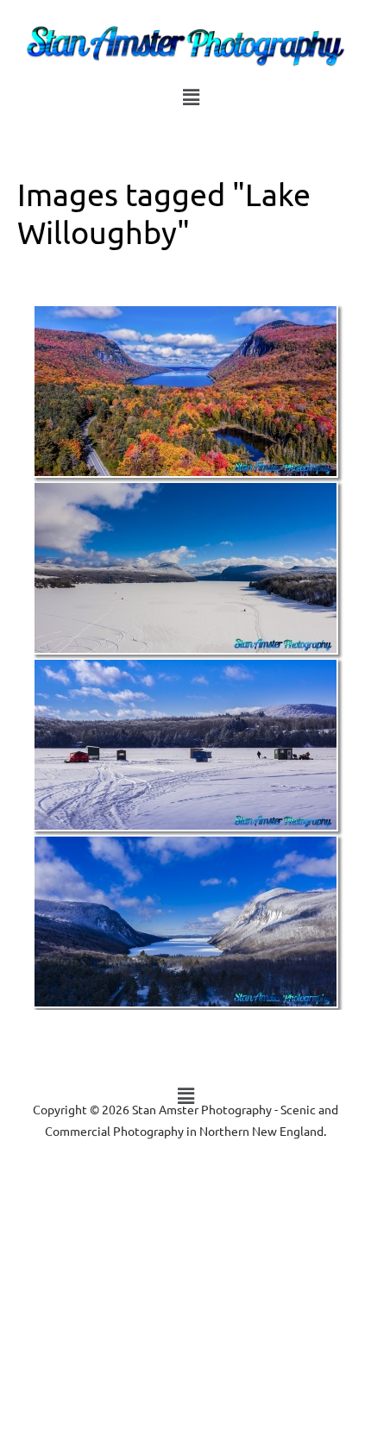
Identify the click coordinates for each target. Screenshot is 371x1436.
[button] (190, 96)
